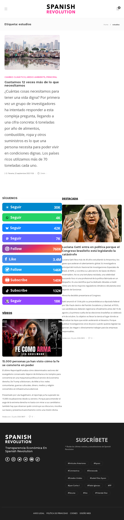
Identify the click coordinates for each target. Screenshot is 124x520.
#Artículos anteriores (77, 463)
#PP (109, 485)
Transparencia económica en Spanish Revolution (26, 449)
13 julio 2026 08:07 (18, 417)
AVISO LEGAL (38, 513)
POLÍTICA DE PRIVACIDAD (57, 513)
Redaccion (66, 338)
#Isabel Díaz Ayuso (98, 478)
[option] (92, 272)
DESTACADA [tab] (70, 198)
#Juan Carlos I (74, 485)
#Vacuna (71, 493)
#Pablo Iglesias (93, 485)
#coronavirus (73, 470)
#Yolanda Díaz (101, 493)
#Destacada (92, 470)
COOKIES (74, 513)
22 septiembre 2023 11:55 (24, 173)
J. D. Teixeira (9, 173)
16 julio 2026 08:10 (78, 338)
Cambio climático (15, 77)
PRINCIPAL (51, 77)
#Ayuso (97, 463)
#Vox (85, 493)
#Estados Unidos (75, 478)
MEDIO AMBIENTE (36, 77)
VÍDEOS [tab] (7, 313)
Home (106, 24)
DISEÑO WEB (85, 513)
